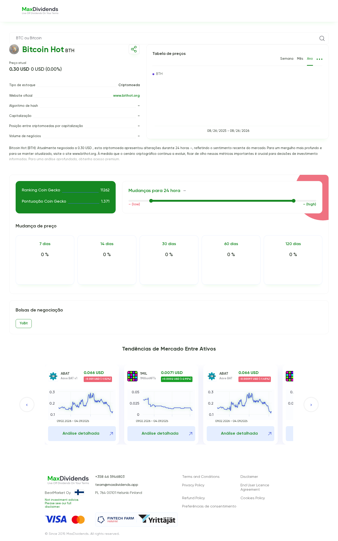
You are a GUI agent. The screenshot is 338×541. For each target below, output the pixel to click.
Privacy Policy (193, 485)
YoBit (24, 323)
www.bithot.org (126, 96)
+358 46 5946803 (110, 477)
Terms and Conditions (201, 477)
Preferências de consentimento (209, 506)
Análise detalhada (81, 433)
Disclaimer (249, 477)
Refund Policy (193, 498)
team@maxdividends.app (116, 485)
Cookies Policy (253, 498)
